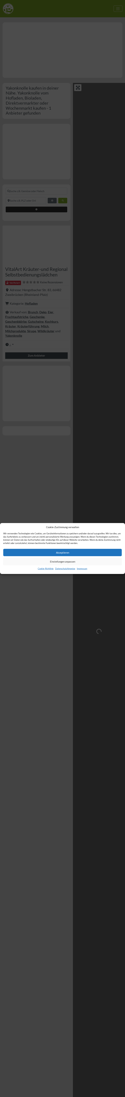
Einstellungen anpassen (62, 561)
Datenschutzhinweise (65, 568)
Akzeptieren (62, 552)
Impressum (82, 568)
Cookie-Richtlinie (46, 568)
